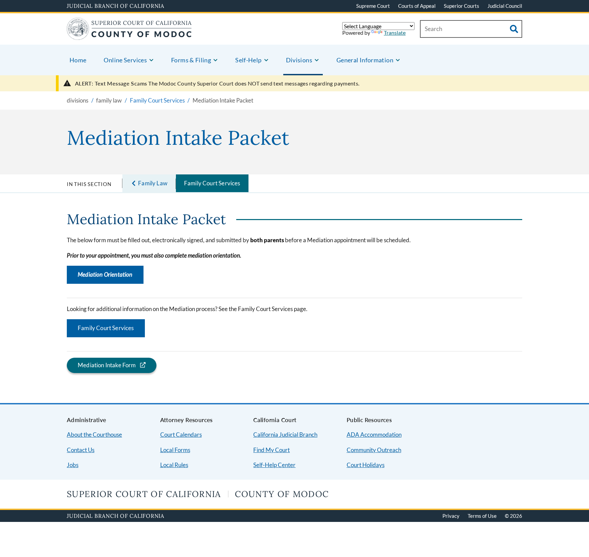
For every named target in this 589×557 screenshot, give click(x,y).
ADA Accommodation (374, 434)
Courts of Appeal (417, 6)
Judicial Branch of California (115, 5)
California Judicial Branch (285, 434)
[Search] (514, 29)
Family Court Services (212, 183)
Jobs (72, 464)
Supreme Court (373, 6)
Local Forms (175, 449)
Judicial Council (504, 6)
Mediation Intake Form (107, 365)
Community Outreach (374, 449)
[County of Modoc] (129, 35)
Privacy (450, 516)
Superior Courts (461, 6)
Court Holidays (365, 464)
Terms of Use (482, 516)
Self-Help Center (274, 464)
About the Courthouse (94, 434)
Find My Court (271, 449)
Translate (395, 32)
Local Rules (174, 464)
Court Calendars (181, 434)
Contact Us (80, 449)
